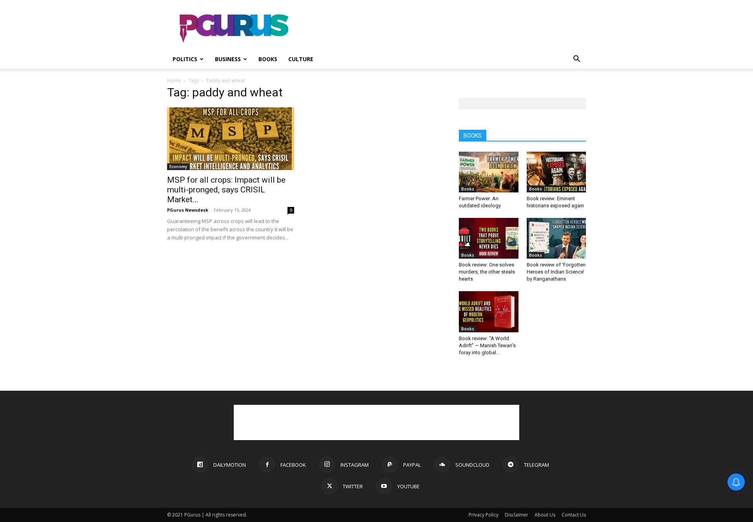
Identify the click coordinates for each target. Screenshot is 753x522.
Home (174, 80)
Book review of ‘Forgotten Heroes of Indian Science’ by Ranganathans (556, 272)
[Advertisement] (443, 28)
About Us (545, 514)
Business (228, 59)
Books (267, 59)
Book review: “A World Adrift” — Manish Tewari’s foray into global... (487, 345)
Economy (178, 166)
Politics (185, 59)
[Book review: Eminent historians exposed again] (556, 172)
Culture (300, 59)
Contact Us (574, 514)
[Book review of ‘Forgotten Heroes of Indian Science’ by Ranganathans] (556, 238)
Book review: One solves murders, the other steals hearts (487, 272)
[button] (576, 59)
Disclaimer (516, 514)
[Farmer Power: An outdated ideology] (488, 172)
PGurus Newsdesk (187, 210)
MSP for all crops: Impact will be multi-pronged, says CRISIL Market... (226, 189)
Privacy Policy (483, 514)
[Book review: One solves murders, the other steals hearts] (488, 238)
